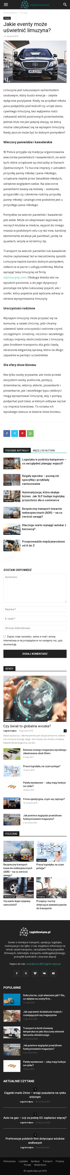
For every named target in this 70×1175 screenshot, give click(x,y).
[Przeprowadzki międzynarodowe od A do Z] (11, 545)
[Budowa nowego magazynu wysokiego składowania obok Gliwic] (11, 754)
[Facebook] (6, 433)
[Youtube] (53, 973)
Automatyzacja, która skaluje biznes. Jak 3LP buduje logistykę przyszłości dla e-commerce (43, 496)
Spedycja (35, 1161)
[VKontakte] (44, 973)
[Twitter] (14, 433)
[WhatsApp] (30, 433)
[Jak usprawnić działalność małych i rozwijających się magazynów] (11, 1016)
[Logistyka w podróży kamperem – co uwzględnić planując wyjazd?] (11, 463)
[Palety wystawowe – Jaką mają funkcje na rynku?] (11, 787)
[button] (5, 4)
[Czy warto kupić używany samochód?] (18, 887)
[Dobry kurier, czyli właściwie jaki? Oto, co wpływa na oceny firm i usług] (11, 999)
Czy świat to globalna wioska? (27, 726)
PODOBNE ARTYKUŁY (17, 450)
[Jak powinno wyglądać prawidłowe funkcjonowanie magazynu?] (11, 820)
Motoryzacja (9, 897)
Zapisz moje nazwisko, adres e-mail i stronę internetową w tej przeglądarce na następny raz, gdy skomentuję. (33, 640)
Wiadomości (9, 720)
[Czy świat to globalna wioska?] (35, 699)
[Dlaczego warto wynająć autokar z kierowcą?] (11, 529)
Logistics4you (10, 730)
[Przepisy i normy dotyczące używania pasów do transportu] (51, 887)
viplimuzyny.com (14, 277)
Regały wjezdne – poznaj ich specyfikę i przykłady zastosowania (40, 479)
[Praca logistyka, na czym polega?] (11, 771)
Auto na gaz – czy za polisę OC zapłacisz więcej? (35, 1117)
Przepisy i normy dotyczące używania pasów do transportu (51, 905)
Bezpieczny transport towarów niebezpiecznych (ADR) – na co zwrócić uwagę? (42, 512)
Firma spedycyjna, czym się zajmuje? (44, 799)
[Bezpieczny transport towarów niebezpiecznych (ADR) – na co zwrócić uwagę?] (11, 513)
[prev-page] (5, 558)
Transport (47, 1161)
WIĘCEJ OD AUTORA (44, 450)
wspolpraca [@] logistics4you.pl (43, 963)
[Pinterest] (22, 433)
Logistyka (8, 467)
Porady (23, 12)
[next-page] (11, 558)
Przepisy (41, 897)
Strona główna (10, 12)
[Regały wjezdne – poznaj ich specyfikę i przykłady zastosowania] (11, 480)
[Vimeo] (35, 973)
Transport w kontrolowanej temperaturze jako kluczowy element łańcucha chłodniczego (43, 1031)
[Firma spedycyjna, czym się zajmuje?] (11, 803)
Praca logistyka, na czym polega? (41, 766)
